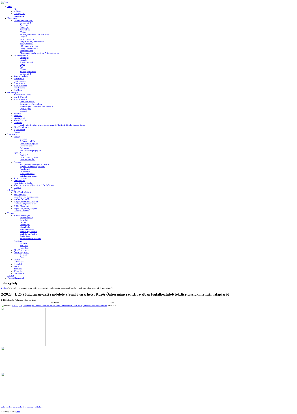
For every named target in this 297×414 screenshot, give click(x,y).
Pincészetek (24, 246)
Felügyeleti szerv (20, 81)
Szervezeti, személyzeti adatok (31, 104)
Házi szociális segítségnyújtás (30, 150)
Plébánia (17, 259)
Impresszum (28, 407)
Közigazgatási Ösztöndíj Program (26, 201)
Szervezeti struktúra (21, 76)
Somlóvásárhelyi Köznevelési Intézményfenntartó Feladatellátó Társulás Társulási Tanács (52, 125)
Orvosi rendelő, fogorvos (29, 143)
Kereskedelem (25, 30)
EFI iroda (23, 139)
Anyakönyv (24, 58)
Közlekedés (18, 271)
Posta (22, 257)
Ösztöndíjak (24, 27)
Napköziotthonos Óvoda (23, 183)
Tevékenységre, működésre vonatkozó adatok (36, 106)
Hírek (9, 7)
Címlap (3, 288)
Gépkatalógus (25, 171)
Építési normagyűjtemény (29, 176)
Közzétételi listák (20, 88)
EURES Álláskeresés (21, 206)
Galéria (16, 266)
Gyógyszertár (25, 148)
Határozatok (18, 116)
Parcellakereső (25, 169)
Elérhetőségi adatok (21, 55)
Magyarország (19, 16)
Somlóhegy (18, 241)
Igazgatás (23, 60)
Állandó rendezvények (22, 215)
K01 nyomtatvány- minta (29, 46)
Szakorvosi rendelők (27, 141)
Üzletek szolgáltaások (21, 252)
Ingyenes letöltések (27, 39)
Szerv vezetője (19, 78)
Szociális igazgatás (26, 62)
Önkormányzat (12, 92)
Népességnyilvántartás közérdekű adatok (35, 34)
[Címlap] (5, 2)
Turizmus (10, 213)
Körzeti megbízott (20, 178)
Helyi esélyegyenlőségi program (25, 208)
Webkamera (18, 269)
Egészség (17, 136)
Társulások (18, 123)
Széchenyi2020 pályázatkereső (25, 204)
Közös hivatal (12, 18)
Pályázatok (11, 190)
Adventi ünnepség (26, 218)
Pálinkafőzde (24, 248)
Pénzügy (23, 32)
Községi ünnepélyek (27, 229)
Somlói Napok (25, 236)
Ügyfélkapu (18, 90)
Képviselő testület (20, 120)
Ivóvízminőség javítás (22, 199)
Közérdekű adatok (20, 99)
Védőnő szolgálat (26, 146)
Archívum (17, 11)
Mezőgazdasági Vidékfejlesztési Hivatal (34, 164)
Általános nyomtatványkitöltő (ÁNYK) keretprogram (39, 53)
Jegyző (22, 65)
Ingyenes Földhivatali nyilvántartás (32, 167)
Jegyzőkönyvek (19, 118)
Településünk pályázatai (22, 192)
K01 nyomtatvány (26, 44)
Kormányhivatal (19, 14)
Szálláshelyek (19, 262)
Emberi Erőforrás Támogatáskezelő (26, 197)
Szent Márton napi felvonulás (30, 239)
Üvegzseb (23, 37)
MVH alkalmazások (27, 174)
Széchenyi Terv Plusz (21, 211)
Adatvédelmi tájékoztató (11, 407)
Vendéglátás (18, 264)
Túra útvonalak (19, 273)
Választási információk (15, 278)
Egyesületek (18, 153)
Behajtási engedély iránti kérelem (32, 41)
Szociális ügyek (25, 23)
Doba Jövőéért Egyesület (29, 157)
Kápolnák (23, 243)
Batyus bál (24, 220)
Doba (18, 411)
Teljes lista (23, 255)
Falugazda (17, 162)
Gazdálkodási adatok (27, 102)
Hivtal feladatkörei (20, 85)
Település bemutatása (21, 250)
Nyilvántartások (19, 130)
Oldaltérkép (40, 407)
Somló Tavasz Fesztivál (28, 234)
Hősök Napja (25, 225)
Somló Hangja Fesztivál (28, 232)
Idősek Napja (25, 227)
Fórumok (10, 276)
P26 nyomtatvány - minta (29, 48)
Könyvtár (17, 188)
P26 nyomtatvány (26, 51)
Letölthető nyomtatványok (23, 20)
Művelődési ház (19, 181)
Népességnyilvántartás (28, 72)
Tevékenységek (19, 83)
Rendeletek (18, 113)
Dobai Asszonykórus (27, 160)
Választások (18, 132)
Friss (15, 9)
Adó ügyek (24, 25)
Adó (21, 67)
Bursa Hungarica (20, 194)
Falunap (23, 222)
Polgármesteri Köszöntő (22, 95)
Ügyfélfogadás (25, 109)
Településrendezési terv (22, 127)
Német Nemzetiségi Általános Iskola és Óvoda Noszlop (34, 185)
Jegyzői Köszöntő (20, 97)
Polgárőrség (24, 155)
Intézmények (12, 134)
